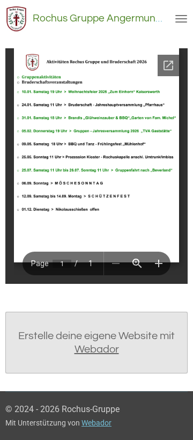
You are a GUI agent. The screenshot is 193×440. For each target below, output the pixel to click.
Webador (97, 349)
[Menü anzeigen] (181, 19)
